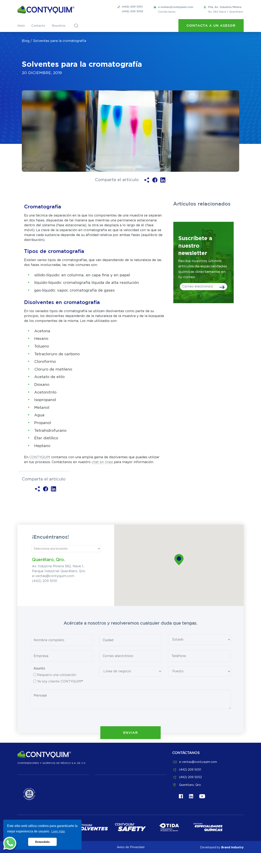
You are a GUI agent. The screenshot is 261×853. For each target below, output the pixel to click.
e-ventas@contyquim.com (53, 576)
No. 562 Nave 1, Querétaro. (226, 9)
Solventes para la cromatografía (59, 41)
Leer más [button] (58, 831)
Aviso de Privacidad (130, 847)
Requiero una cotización (56, 675)
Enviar (130, 732)
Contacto (38, 25)
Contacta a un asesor (211, 25)
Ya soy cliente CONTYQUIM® (60, 681)
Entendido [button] (42, 841)
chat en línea (102, 462)
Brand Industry (232, 847)
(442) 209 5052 (132, 11)
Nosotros (58, 25)
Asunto (39, 668)
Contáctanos (175, 9)
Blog (25, 41)
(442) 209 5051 (132, 7)
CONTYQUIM (39, 457)
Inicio (21, 25)
